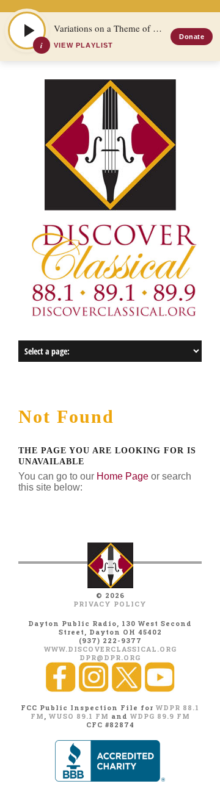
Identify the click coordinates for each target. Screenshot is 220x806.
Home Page (122, 476)
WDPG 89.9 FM (160, 716)
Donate (191, 36)
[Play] (26, 30)
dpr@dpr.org (110, 657)
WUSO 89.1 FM (79, 716)
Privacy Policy (110, 603)
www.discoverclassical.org (110, 648)
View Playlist (84, 45)
